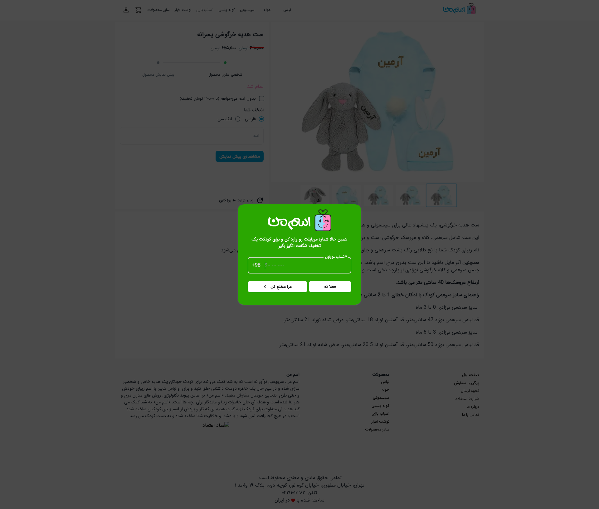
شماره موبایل (336, 257)
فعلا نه (330, 286)
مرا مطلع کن (281, 286)
